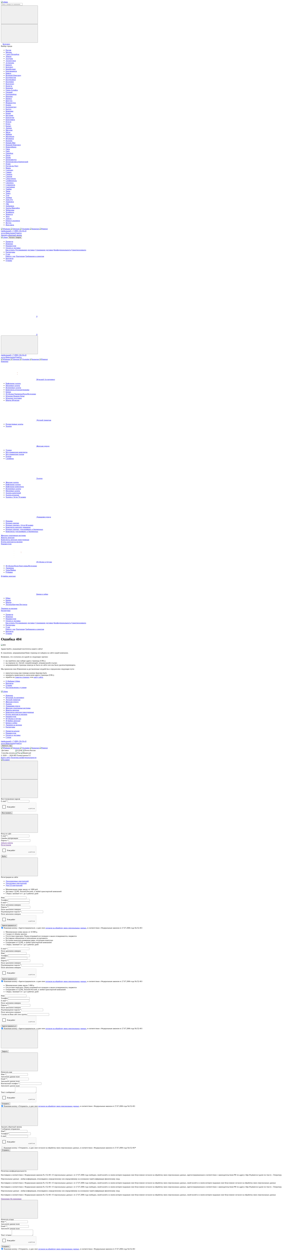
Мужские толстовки (14, 398)
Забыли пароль (7, 843)
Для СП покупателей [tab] (14, 885)
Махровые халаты (13, 386)
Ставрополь (10, 185)
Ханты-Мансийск (13, 208)
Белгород (6, 44)
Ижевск (9, 99)
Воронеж (9, 88)
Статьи (8, 737)
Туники (9, 450)
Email (4, 1079)
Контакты (9, 258)
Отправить (5, 1150)
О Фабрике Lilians (13, 681)
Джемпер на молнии (9, 608)
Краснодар (10, 117)
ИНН (3, 958)
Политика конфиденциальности (23, 758)
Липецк (9, 128)
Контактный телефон (10, 1083)
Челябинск (10, 212)
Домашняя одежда (43, 517)
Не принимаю (15, 1199)
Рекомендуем (11, 246)
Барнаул (9, 65)
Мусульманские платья (15, 454)
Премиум (9, 242)
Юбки (8, 598)
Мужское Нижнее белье (15, 396)
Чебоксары (10, 210)
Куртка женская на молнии (12, 542)
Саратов (9, 176)
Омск (8, 149)
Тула (7, 195)
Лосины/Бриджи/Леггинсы (16, 604)
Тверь (8, 191)
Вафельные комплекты (15, 487)
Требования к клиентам (34, 256)
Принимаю (5, 1199)
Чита (7, 216)
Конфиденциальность (62, 250)
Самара (8, 172)
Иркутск (9, 101)
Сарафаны (10, 458)
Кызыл (8, 126)
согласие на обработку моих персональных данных (65, 928)
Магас (8, 132)
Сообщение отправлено (10, 1129)
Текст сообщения (8, 1092)
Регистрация (6, 845)
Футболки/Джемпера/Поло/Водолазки (21, 394)
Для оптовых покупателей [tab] (16, 883)
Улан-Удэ (9, 200)
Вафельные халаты (13, 383)
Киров (8, 113)
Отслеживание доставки (25, 250)
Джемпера (10, 568)
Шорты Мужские (12, 400)
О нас (8, 254)
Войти (4, 856)
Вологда (9, 86)
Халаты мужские (12, 495)
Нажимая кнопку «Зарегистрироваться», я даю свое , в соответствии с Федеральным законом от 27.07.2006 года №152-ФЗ (73, 928)
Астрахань (10, 63)
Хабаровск (10, 206)
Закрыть (5, 1051)
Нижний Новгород (13, 145)
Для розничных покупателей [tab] (17, 881)
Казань (8, 105)
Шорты (8, 602)
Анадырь (9, 59)
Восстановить (7, 813)
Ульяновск (10, 202)
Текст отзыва (6, 1235)
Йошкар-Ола (11, 103)
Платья (8, 456)
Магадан (9, 130)
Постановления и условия (16, 687)
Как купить (10, 250)
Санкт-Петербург (12, 54)
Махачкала (10, 136)
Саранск (9, 174)
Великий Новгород (13, 75)
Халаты (9, 426)
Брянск (8, 73)
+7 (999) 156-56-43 (13, 231)
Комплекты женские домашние (18, 527)
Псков (8, 164)
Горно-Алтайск (12, 90)
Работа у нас (11, 256)
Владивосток (11, 77)
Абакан (8, 56)
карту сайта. (38, 677)
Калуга (8, 109)
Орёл (8, 151)
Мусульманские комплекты (16, 452)
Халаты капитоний (13, 493)
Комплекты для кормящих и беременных (22, 531)
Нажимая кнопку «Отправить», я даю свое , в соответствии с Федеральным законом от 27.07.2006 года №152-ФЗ (69, 1106)
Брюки (8, 392)
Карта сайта (5, 758)
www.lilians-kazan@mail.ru (11, 233)
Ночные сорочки (12, 523)
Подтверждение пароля (11, 912)
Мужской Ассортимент (45, 379)
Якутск (8, 223)
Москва (9, 52)
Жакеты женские (7, 538)
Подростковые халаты (14, 424)
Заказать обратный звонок (11, 235)
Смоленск (10, 183)
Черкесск (9, 214)
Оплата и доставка (13, 248)
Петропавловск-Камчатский (17, 162)
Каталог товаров (15, 237)
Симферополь (11, 181)
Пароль (4, 840)
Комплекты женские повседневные (15, 540)
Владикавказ (11, 80)
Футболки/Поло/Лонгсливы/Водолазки (21, 566)
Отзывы (9, 260)
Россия (8, 50)
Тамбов (9, 189)
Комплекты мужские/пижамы (17, 390)
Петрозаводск (11, 160)
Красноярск (10, 120)
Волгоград (10, 84)
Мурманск (10, 139)
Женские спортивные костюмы (13, 535)
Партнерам (20, 256)
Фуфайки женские (8, 576)
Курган (8, 122)
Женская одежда (42, 446)
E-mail (4, 801)
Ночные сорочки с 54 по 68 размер (19, 525)
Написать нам (7, 746)
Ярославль (10, 225)
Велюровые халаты (13, 388)
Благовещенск (11, 71)
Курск (8, 124)
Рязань (8, 168)
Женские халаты (12, 482)
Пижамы (9, 521)
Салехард (9, 170)
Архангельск (11, 61)
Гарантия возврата (78, 250)
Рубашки (9, 572)
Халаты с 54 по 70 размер (16, 497)
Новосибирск (11, 147)
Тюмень (9, 197)
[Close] (19, 770)
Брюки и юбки (42, 594)
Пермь (8, 157)
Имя (2, 898)
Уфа (7, 204)
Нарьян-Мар (10, 143)
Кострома (9, 115)
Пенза (8, 155)
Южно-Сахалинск (13, 221)
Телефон (4, 900)
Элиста (8, 219)
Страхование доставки (44, 250)
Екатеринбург (11, 94)
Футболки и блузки (44, 562)
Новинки (9, 244)
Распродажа (10, 252)
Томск (8, 193)
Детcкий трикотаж (43, 420)
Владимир (10, 82)
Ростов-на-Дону (12, 166)
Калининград (11, 107)
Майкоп (9, 134)
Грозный (9, 92)
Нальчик (9, 141)
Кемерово (9, 111)
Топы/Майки (11, 570)
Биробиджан (11, 69)
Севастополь (11, 179)
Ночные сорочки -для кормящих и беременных (24, 529)
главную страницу (22, 677)
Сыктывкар (10, 187)
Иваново (9, 96)
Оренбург (9, 153)
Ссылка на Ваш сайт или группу (14, 1014)
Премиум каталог (13, 731)
